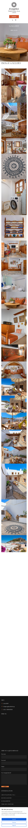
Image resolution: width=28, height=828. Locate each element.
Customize (14, 822)
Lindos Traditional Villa (8, 794)
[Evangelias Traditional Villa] (14, 7)
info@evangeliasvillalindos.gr (9, 706)
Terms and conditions (7, 804)
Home (12, 30)
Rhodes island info (6, 798)
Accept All (14, 819)
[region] (14, 817)
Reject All (14, 825)
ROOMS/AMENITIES (5, 801)
